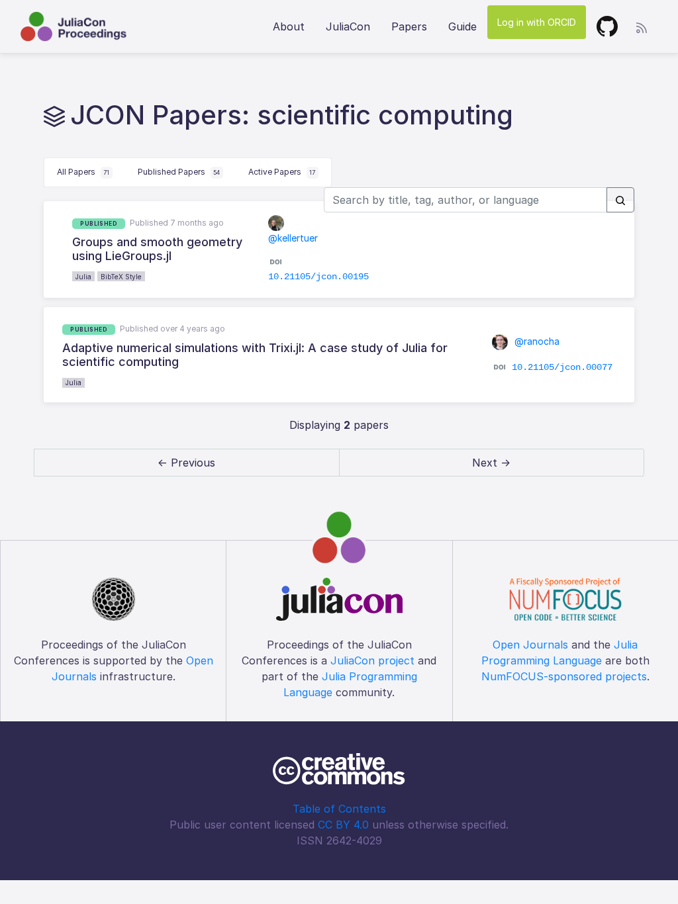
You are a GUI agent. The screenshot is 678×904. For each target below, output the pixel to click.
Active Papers (281, 172)
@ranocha (535, 341)
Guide (462, 26)
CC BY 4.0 (343, 824)
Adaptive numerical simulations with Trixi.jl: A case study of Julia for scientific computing (255, 355)
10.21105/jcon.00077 (562, 367)
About (289, 26)
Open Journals (530, 644)
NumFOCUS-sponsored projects (564, 676)
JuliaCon (348, 26)
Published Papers (179, 172)
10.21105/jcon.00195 (318, 276)
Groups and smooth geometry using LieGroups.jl (157, 249)
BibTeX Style (121, 277)
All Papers (83, 172)
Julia (83, 277)
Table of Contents (339, 808)
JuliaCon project (372, 660)
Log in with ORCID (536, 22)
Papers (409, 26)
